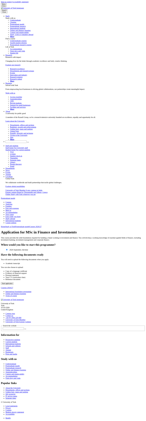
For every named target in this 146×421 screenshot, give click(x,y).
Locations (9, 177)
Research (8, 55)
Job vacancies (10, 394)
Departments (10, 168)
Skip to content (6, 2)
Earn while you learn (13, 217)
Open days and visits (12, 378)
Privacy (8, 408)
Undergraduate (10, 364)
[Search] (28, 142)
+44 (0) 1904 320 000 (13, 318)
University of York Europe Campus (18, 322)
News (7, 170)
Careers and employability (14, 374)
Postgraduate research (13, 368)
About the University (13, 388)
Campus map (10, 314)
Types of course (11, 296)
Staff (7, 348)
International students (13, 221)
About (7, 111)
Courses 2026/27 (35, 227)
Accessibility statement (20, 2)
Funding (8, 206)
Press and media (11, 354)
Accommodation (11, 212)
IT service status (11, 396)
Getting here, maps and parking (16, 392)
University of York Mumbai (15, 320)
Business (8, 83)
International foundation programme (18, 292)
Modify (8, 418)
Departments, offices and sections (17, 390)
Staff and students (11, 146)
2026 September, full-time (18, 250)
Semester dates (10, 398)
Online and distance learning (15, 294)
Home (3, 227)
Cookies (8, 410)
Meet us (8, 210)
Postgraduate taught (8, 198)
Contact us (9, 316)
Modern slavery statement (14, 412)
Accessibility (10, 414)
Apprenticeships (11, 372)
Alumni (8, 174)
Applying (8, 204)
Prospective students (12, 340)
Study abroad (10, 219)
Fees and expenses (12, 208)
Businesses (9, 352)
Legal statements (11, 406)
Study (7, 16)
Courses (8, 202)
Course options (10, 223)
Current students (11, 342)
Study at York (10, 227)
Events (7, 172)
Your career (9, 214)
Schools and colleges (13, 346)
